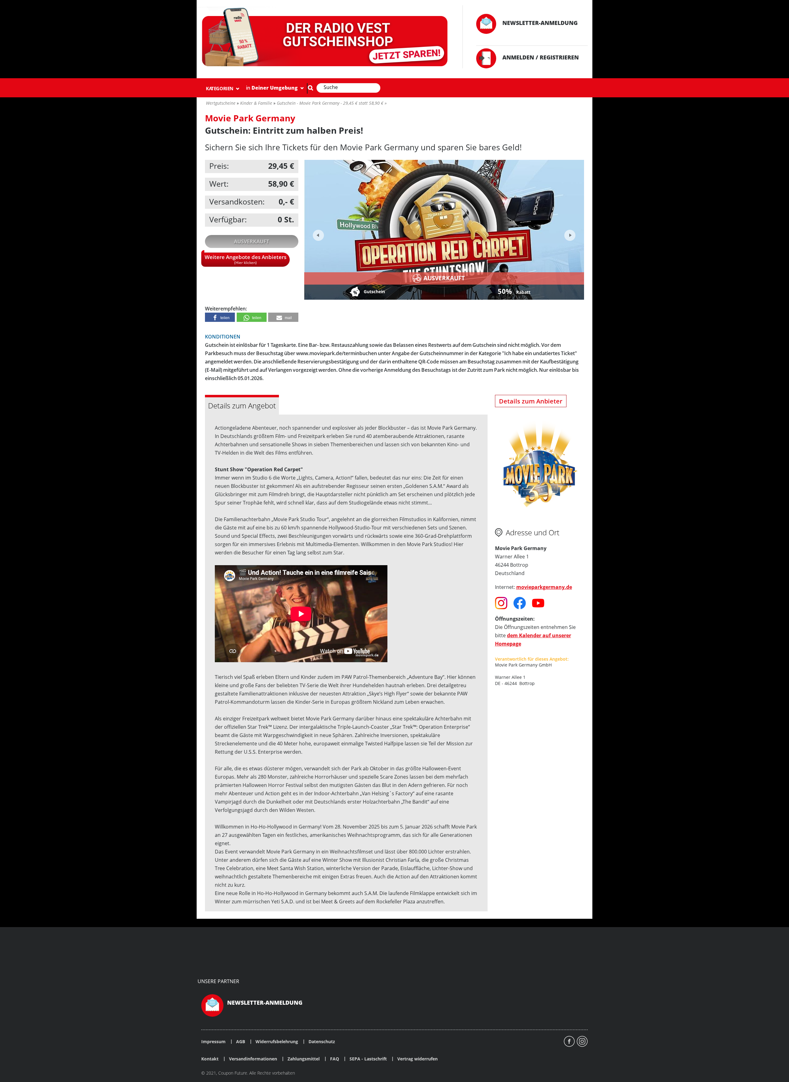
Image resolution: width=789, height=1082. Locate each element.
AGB (240, 1041)
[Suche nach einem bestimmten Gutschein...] (310, 87)
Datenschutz (322, 1041)
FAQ (334, 1058)
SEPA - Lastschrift (368, 1058)
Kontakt (210, 1058)
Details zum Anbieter (530, 401)
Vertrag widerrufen (417, 1058)
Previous (318, 235)
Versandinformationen (253, 1058)
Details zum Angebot (242, 405)
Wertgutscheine (220, 103)
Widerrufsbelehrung (277, 1041)
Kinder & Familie (256, 103)
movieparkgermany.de (544, 587)
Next (569, 233)
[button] (220, 317)
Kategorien (220, 88)
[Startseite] (326, 38)
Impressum (213, 1041)
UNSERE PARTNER (218, 981)
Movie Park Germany (250, 118)
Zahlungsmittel (304, 1058)
